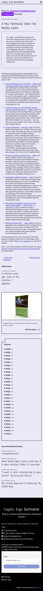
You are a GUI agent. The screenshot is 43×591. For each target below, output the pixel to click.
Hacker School (16, 74)
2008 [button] (9, 408)
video (35, 110)
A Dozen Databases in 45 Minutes (18, 84)
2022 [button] (9, 362)
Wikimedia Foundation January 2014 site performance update (21, 204)
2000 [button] (8, 434)
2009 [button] (9, 404)
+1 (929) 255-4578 (10, 530)
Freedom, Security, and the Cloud (18, 155)
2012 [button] (9, 395)
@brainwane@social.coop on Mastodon (18, 539)
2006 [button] (9, 414)
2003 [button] (9, 424)
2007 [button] (9, 411)
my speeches (25, 241)
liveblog (34, 86)
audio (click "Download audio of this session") (23, 85)
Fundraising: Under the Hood (16, 177)
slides (30, 110)
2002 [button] (9, 427)
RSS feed (6, 577)
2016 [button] (9, 382)
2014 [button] (9, 388)
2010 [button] (9, 401)
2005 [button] (9, 417)
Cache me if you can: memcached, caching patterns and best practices (21, 109)
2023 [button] (9, 359)
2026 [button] (9, 349)
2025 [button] (9, 352)
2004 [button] (9, 421)
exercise (25, 127)
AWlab (39, 587)
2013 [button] (9, 391)
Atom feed (7, 580)
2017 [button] (9, 378)
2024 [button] (9, 355)
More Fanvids (35, 258)
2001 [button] (9, 430)
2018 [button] (9, 375)
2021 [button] (9, 365)
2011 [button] (9, 398)
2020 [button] (9, 369)
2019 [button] (9, 372)
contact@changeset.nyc (12, 536)
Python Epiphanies (12, 127)
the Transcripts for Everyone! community (25, 249)
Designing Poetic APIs (14, 223)
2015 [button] (9, 385)
